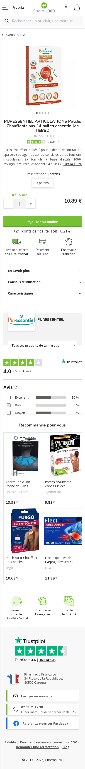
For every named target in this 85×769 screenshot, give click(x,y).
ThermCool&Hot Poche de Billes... (18, 484)
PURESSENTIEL (42, 136)
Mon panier (77, 7)
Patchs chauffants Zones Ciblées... (58, 484)
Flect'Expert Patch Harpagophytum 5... (59, 560)
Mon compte (66, 7)
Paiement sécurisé (34, 742)
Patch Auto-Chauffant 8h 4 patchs (21, 560)
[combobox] (42, 21)
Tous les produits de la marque (35, 345)
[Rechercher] (7, 21)
